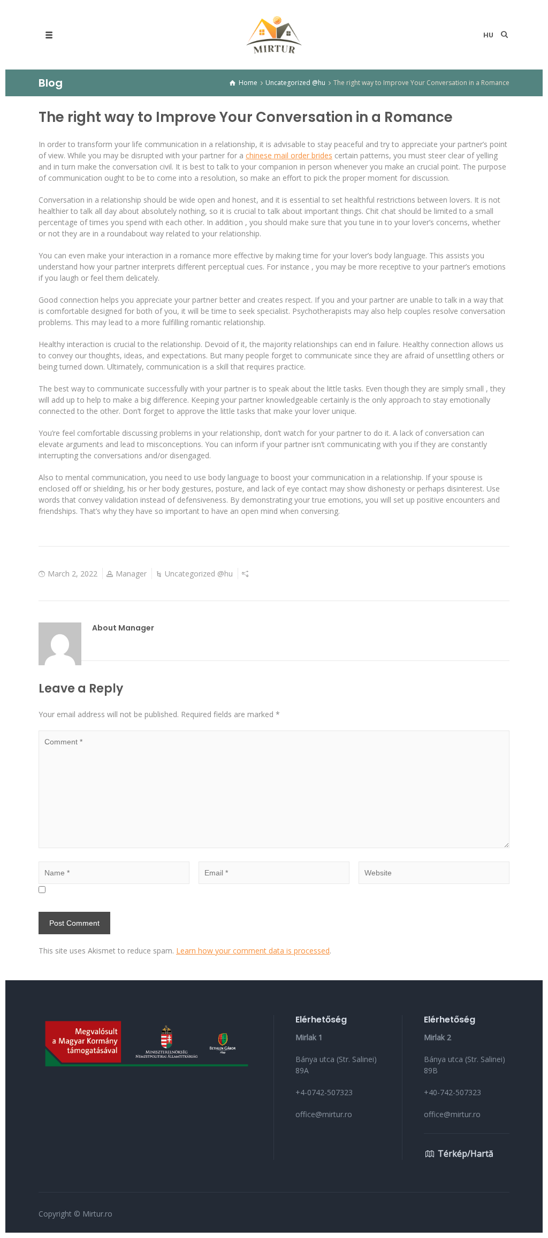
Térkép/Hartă (465, 1153)
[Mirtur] (274, 35)
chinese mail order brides (289, 155)
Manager (131, 573)
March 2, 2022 (72, 573)
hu (488, 35)
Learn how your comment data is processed (253, 950)
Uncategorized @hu (199, 573)
